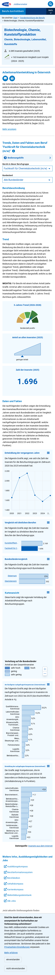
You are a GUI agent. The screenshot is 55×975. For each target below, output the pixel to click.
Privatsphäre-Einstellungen (17, 947)
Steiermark (12, 576)
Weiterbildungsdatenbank (19, 895)
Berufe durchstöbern (13, 11)
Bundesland (7, 175)
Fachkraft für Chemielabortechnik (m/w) (25, 168)
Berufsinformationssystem (20, 872)
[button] (50, 11)
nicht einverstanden (15, 968)
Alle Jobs (11, 901)
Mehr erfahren (11, 952)
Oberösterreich (11, 581)
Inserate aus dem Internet (40, 846)
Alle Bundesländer (13, 179)
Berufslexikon (13, 878)
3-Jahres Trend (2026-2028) (27, 305)
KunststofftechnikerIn (12, 543)
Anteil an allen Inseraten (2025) (27, 337)
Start (15, 18)
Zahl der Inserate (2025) (27, 370)
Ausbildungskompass (17, 866)
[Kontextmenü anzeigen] (48, 453)
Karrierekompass (15, 889)
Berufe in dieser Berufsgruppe (15, 164)
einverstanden (13, 959)
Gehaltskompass (15, 884)
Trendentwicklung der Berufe (32, 18)
